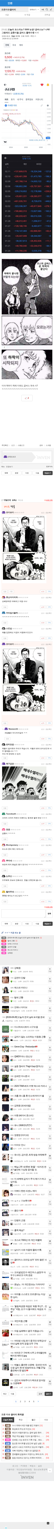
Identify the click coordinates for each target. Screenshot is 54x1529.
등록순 (14, 500)
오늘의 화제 (7, 1420)
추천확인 (5, 445)
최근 (5, 1394)
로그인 (15, 1466)
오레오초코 (6, 36)
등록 (49, 914)
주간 (20, 1420)
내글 (7, 15)
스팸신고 (21, 445)
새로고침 (49, 500)
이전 (27, 473)
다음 (37, 473)
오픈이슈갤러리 (8, 9)
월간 (33, 1420)
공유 (41, 445)
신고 (13, 445)
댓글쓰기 (47, 473)
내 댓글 (27, 15)
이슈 (46, 1420)
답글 (4, 591)
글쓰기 (51, 9)
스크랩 (48, 445)
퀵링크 (32, 1466)
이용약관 (10, 1469)
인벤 (10, 3)
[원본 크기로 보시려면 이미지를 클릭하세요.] (27, 61)
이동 (11, 591)
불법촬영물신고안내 (27, 1473)
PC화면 (24, 1466)
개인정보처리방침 (24, 1469)
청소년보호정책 (40, 1469)
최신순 (20, 500)
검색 (40, 1394)
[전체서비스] (50, 3)
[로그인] (45, 3)
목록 (6, 473)
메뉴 (3, 467)
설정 (40, 1466)
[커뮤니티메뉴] (3, 3)
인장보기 (9, 467)
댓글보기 (47, 924)
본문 (16, 473)
